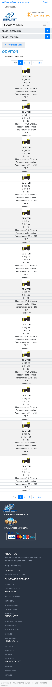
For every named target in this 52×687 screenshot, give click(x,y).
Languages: (10, 6)
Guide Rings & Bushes (13, 621)
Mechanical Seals (12, 630)
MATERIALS (9, 646)
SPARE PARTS (9, 650)
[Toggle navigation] (44, 24)
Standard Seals (16, 44)
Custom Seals (10, 638)
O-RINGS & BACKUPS (12, 597)
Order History (11, 671)
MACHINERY (9, 654)
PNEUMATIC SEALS (11, 609)
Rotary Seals (10, 625)
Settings (8, 675)
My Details (9, 667)
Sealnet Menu (14, 24)
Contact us (9, 584)
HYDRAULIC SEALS (11, 605)
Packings (8, 634)
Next (39, 62)
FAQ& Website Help (12, 589)
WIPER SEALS (9, 613)
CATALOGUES (9, 658)
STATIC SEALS (10, 601)
